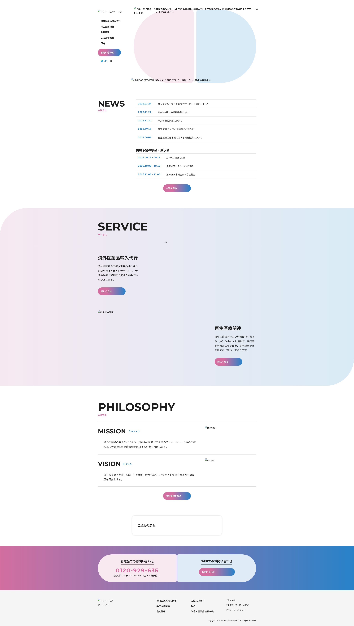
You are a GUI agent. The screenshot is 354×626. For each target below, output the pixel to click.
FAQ (103, 43)
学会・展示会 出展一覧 (202, 611)
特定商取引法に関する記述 (237, 605)
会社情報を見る (173, 496)
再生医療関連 (107, 26)
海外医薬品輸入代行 (111, 21)
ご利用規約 (230, 600)
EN (110, 60)
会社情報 (105, 32)
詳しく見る (106, 291)
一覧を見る (171, 188)
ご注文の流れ (107, 37)
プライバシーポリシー (235, 610)
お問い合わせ (107, 52)
